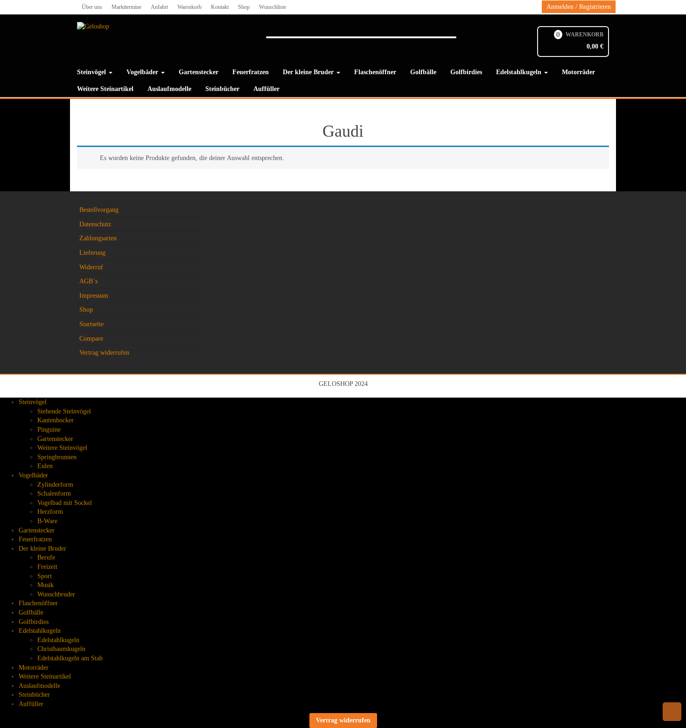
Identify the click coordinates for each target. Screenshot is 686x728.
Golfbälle (423, 72)
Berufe (46, 557)
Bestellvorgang (99, 209)
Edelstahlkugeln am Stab (70, 658)
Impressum (93, 295)
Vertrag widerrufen (104, 352)
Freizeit (47, 566)
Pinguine (49, 429)
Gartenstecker (198, 72)
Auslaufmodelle (169, 88)
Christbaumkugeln (61, 648)
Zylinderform (55, 484)
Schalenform (54, 493)
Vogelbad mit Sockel (64, 502)
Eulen (45, 465)
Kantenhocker (55, 420)
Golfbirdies (466, 72)
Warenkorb (189, 7)
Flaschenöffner (375, 72)
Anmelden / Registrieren (578, 6)
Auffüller (266, 88)
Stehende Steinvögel (64, 411)
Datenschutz (95, 224)
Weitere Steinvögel (62, 447)
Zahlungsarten (98, 238)
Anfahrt (159, 7)
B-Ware (47, 521)
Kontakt (220, 7)
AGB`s (88, 281)
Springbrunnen (57, 457)
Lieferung (92, 252)
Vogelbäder (143, 72)
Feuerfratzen (250, 72)
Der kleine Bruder (309, 72)
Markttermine (126, 7)
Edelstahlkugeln (519, 72)
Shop (244, 7)
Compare (91, 338)
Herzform (50, 511)
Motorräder (578, 72)
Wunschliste (272, 7)
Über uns (92, 7)
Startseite (91, 324)
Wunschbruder (56, 594)
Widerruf (91, 267)
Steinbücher (222, 88)
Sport (44, 576)
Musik (45, 584)
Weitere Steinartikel (105, 88)
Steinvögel (92, 72)
